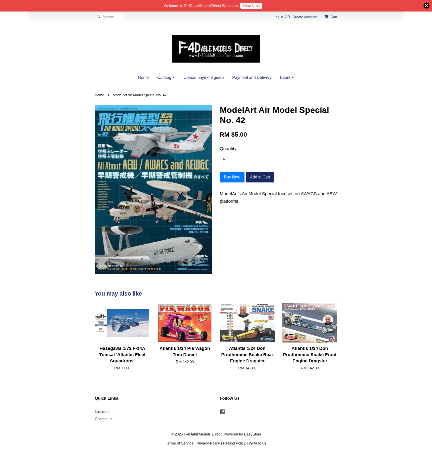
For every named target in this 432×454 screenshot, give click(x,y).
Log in (278, 17)
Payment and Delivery (252, 77)
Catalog (164, 77)
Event (285, 77)
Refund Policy (234, 443)
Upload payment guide (204, 77)
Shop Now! (251, 6)
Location (101, 411)
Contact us (103, 419)
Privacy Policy (208, 443)
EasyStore (252, 434)
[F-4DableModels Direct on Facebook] (222, 412)
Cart (333, 17)
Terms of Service (180, 443)
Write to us (257, 443)
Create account (304, 17)
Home (143, 77)
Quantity (228, 148)
